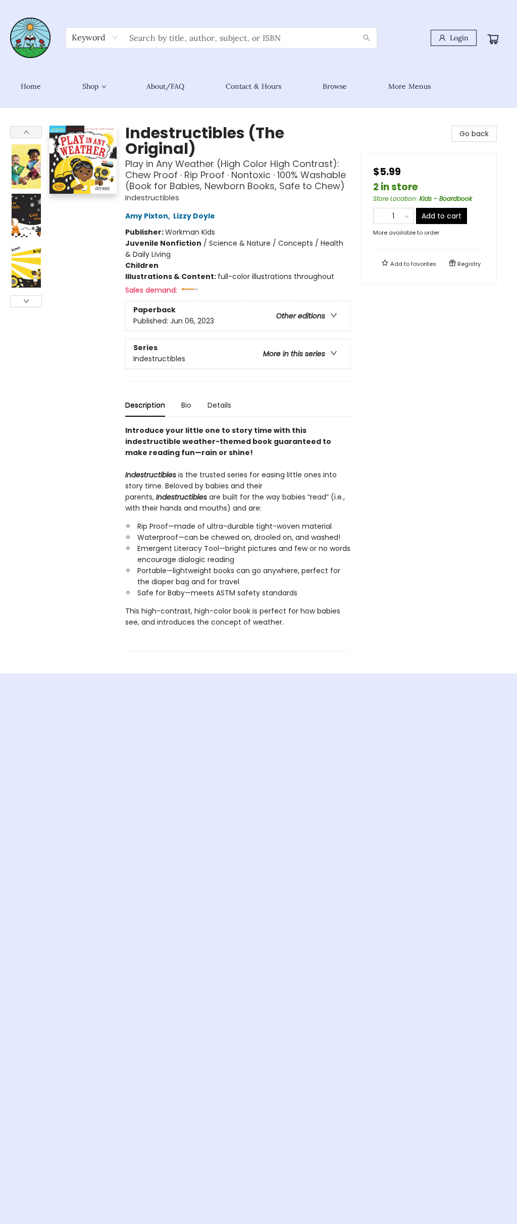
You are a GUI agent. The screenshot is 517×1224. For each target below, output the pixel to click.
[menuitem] (31, 86)
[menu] (258, 86)
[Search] (366, 38)
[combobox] (95, 37)
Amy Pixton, (148, 216)
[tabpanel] (237, 538)
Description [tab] (145, 405)
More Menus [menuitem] (409, 86)
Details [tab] (219, 405)
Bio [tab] (186, 405)
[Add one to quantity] (406, 215)
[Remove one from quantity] (380, 215)
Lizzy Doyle (194, 216)
